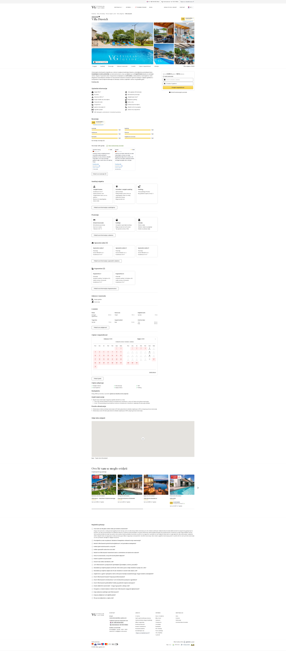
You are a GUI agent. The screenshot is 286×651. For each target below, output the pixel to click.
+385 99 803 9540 (153, 1)
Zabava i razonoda (122, 66)
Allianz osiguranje (139, 622)
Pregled (95, 66)
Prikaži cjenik (97, 378)
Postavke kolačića (140, 628)
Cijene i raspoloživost (145, 66)
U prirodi (158, 635)
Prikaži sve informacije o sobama (103, 235)
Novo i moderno (160, 616)
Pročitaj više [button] (95, 82)
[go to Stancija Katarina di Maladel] (130, 499)
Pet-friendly (159, 628)
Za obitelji (158, 624)
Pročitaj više (96, 164)
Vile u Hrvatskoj (101, 13)
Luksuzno (158, 620)
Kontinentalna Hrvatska (182, 622)
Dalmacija (178, 620)
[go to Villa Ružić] (182, 501)
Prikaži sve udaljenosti (100, 327)
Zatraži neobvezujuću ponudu (179, 92)
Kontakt (182, 7)
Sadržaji (102, 66)
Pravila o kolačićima (140, 626)
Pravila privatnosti (140, 624)
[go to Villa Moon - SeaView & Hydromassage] (104, 499)
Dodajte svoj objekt (170, 7)
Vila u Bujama (120, 13)
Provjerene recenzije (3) (188, 21)
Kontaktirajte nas (139, 630)
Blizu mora (158, 618)
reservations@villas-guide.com (118, 618)
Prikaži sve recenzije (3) (99, 174)
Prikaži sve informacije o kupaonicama (105, 288)
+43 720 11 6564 (170, 1)
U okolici (133, 66)
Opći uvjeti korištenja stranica (143, 618)
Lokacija (156, 66)
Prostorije (110, 66)
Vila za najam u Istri (111, 13)
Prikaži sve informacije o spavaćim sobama (106, 261)
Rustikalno (158, 626)
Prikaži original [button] (96, 167)
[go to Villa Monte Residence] (156, 499)
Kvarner (178, 618)
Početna (94, 13)
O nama (137, 616)
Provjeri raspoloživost (178, 87)
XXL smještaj (159, 633)
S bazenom (158, 622)
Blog (150, 7)
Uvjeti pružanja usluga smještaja (143, 620)
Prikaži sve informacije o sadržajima (104, 207)
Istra (177, 616)
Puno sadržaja (159, 630)
